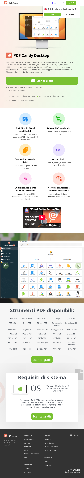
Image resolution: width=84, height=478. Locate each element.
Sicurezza (47, 439)
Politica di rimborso (51, 450)
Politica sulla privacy (51, 447)
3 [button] (40, 300)
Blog (25, 457)
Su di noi (27, 443)
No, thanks (70, 14)
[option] (42, 269)
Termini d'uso (49, 443)
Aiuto (46, 461)
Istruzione (27, 472)
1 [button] (34, 300)
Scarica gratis (42, 360)
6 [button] (50, 300)
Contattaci (47, 465)
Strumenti (27, 447)
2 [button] (37, 300)
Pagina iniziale (29, 439)
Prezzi (26, 450)
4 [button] (44, 300)
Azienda (27, 469)
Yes (52, 14)
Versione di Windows (31, 454)
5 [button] (47, 300)
